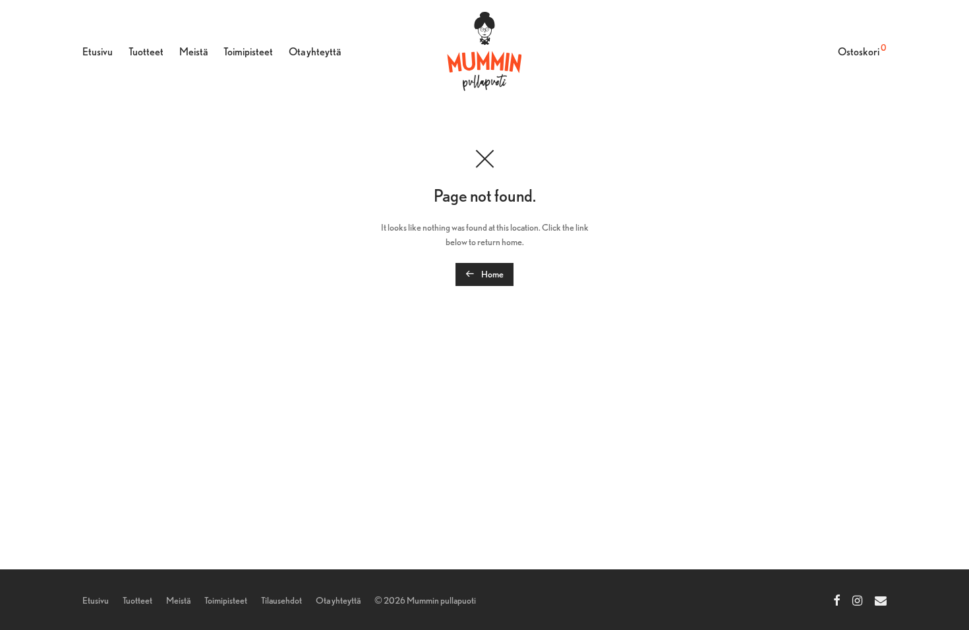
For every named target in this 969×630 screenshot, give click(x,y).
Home (492, 274)
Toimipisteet (248, 51)
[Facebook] (836, 599)
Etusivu (97, 51)
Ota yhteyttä (315, 51)
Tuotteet (146, 51)
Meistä (193, 51)
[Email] (881, 599)
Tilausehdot (281, 600)
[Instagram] (857, 599)
